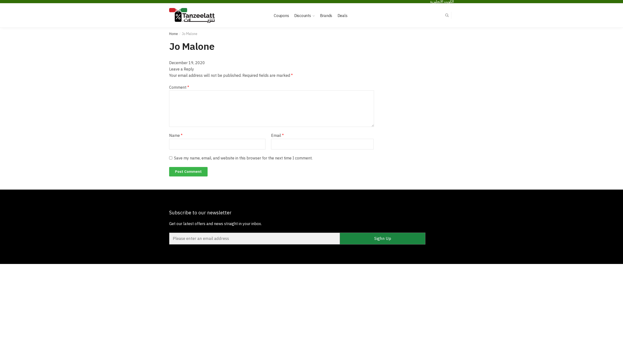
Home (173, 34)
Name (176, 135)
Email (277, 135)
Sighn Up (382, 238)
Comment (179, 87)
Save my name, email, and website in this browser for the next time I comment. (243, 158)
